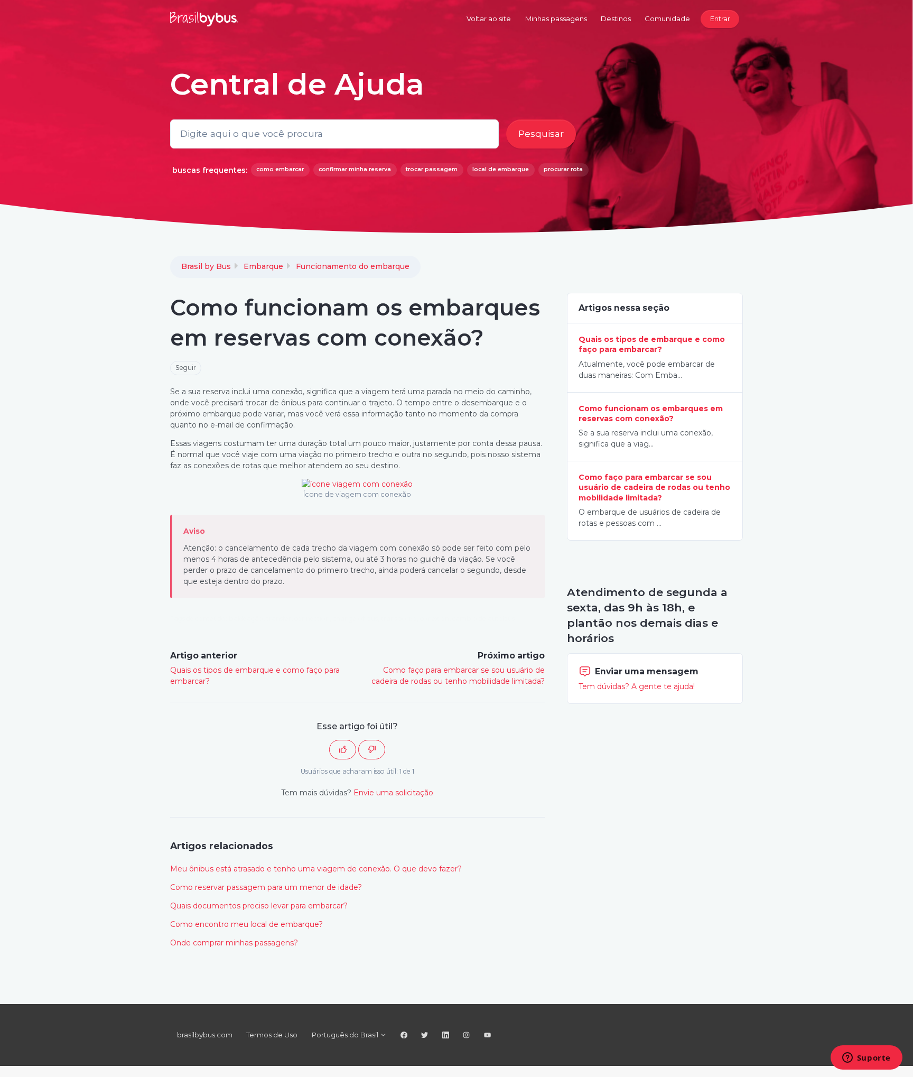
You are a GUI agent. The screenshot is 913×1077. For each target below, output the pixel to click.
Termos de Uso (271, 1034)
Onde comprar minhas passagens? (234, 943)
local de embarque (500, 169)
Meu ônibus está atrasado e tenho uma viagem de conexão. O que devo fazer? (316, 869)
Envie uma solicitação (393, 792)
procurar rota (563, 169)
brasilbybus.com (204, 1034)
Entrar (720, 18)
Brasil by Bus (206, 266)
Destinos (616, 18)
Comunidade (667, 18)
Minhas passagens (556, 18)
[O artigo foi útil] (342, 749)
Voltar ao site (489, 18)
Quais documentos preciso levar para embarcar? (259, 906)
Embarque (263, 266)
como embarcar (280, 169)
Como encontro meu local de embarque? (246, 924)
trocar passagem (432, 169)
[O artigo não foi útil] (371, 749)
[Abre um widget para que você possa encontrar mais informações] (866, 1058)
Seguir (185, 368)
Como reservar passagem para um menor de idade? (266, 887)
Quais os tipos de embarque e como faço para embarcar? (652, 344)
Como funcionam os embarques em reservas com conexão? (651, 413)
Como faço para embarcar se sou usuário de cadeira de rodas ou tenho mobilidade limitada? (654, 487)
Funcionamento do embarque (352, 266)
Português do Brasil (346, 1034)
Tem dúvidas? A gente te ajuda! (637, 686)
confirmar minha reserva (355, 169)
